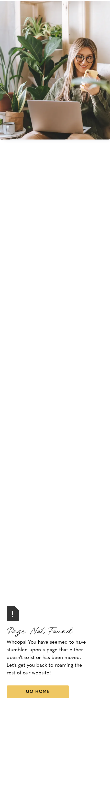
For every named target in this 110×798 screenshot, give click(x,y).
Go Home (38, 692)
